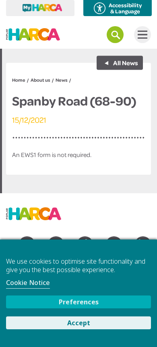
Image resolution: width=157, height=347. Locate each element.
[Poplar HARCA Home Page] (37, 211)
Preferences (79, 301)
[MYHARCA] (40, 8)
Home (18, 80)
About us (40, 80)
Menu (142, 34)
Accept (78, 322)
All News (125, 63)
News (62, 80)
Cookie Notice (28, 282)
